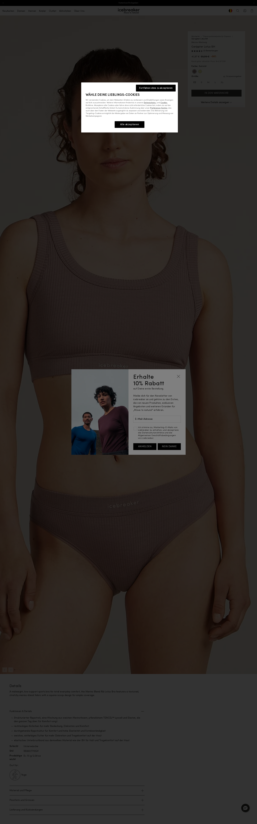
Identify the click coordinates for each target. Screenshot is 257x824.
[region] (129, 107)
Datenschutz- (150, 103)
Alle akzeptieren (129, 124)
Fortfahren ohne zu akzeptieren (156, 88)
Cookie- (164, 103)
